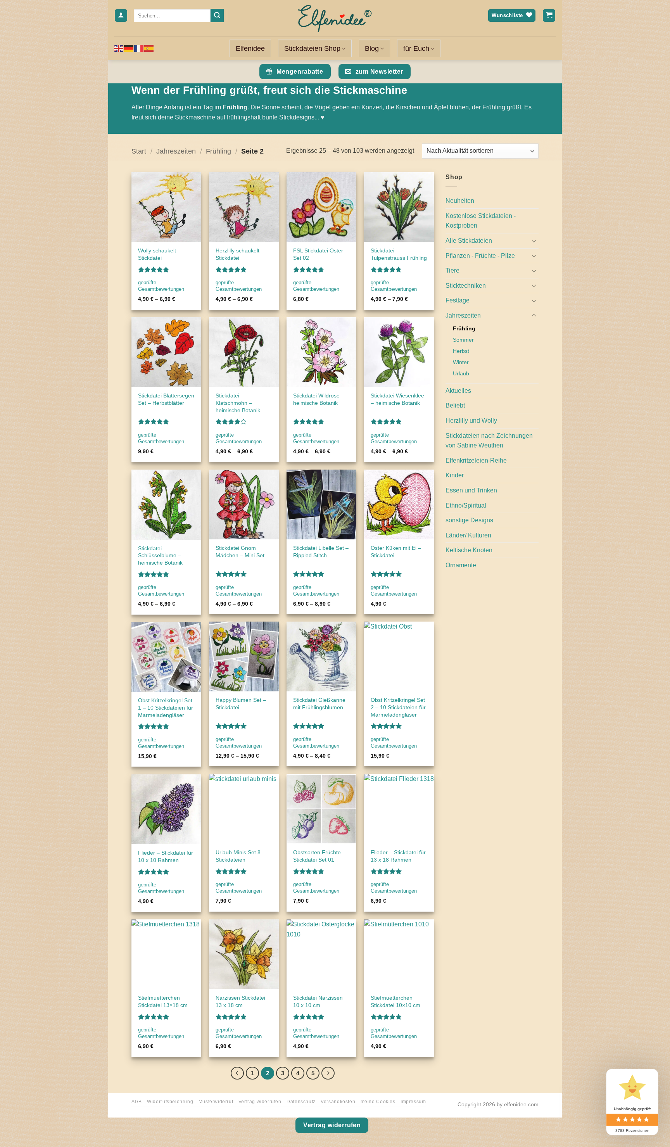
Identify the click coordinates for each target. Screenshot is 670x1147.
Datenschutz (301, 1101)
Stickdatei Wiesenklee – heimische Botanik (397, 399)
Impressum (413, 1101)
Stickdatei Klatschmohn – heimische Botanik (238, 402)
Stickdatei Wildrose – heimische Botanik (318, 399)
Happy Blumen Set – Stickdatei (241, 703)
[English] (119, 48)
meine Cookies (378, 1101)
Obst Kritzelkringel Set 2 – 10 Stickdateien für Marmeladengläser (398, 707)
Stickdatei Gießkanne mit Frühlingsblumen (319, 703)
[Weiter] (328, 1073)
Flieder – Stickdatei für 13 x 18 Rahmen (398, 856)
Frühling (218, 151)
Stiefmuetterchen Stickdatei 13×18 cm (163, 1001)
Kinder (455, 475)
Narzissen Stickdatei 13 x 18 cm (240, 1001)
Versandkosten (338, 1101)
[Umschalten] (534, 240)
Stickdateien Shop (312, 48)
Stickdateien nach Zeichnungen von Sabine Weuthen (489, 440)
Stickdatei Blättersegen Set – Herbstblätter (166, 399)
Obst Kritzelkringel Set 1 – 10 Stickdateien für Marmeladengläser (165, 707)
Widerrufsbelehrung (170, 1101)
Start (138, 151)
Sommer (463, 340)
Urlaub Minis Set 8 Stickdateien (238, 856)
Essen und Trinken (471, 490)
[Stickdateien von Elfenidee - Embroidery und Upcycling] (335, 18)
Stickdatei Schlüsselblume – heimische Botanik (160, 555)
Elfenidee (250, 48)
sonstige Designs (469, 520)
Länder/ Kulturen (468, 535)
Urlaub (461, 373)
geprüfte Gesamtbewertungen (161, 286)
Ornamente (461, 565)
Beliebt (455, 405)
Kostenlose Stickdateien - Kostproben (481, 220)
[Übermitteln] (217, 15)
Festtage (458, 300)
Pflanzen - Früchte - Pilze (480, 255)
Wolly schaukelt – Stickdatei (159, 254)
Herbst (461, 351)
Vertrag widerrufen (259, 1101)
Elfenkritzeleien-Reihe (476, 460)
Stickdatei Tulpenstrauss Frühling (399, 254)
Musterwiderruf (216, 1101)
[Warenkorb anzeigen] (549, 15)
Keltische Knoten (469, 550)
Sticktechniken (466, 285)
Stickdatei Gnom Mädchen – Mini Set (240, 551)
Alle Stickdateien (469, 240)
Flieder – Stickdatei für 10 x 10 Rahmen (165, 856)
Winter (461, 362)
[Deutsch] (129, 48)
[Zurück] (237, 1073)
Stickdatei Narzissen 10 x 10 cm (318, 1001)
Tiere (452, 270)
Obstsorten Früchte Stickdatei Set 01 (317, 856)
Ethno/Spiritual (466, 505)
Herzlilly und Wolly (471, 420)
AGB (136, 1101)
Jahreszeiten (176, 151)
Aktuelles (458, 390)
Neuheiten (460, 200)
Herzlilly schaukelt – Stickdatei (240, 254)
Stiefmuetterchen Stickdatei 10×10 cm (395, 1001)
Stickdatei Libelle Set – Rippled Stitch (321, 551)
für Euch (416, 48)
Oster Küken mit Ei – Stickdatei (396, 551)
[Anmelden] (121, 15)
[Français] (139, 48)
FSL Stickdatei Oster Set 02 (318, 254)
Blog (372, 48)
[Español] (149, 48)
